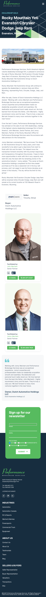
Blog (3, 559)
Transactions (6, 582)
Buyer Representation (10, 574)
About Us (5, 546)
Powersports (6, 523)
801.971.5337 (28, 278)
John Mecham (12, 266)
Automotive (6, 507)
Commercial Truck (8, 527)
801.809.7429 (28, 348)
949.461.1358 (9, 487)
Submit (21, 451)
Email (13, 278)
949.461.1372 (9, 485)
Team (4, 554)
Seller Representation (10, 570)
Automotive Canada (9, 511)
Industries (13, 441)
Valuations (5, 578)
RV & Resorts (7, 515)
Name (11, 426)
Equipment (6, 531)
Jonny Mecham (12, 336)
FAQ (3, 586)
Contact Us (6, 542)
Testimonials (6, 550)
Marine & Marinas (8, 519)
